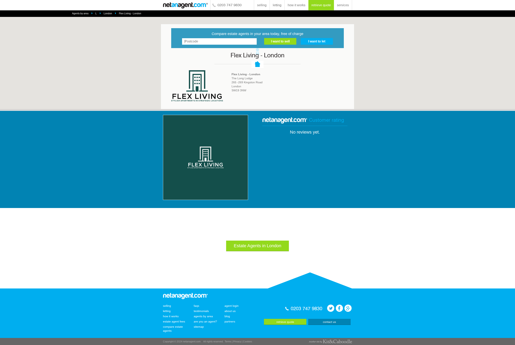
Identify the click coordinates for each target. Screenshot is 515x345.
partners (230, 321)
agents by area (203, 316)
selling (262, 5)
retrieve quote (321, 5)
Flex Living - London (130, 13)
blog (227, 316)
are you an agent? (205, 321)
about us (230, 311)
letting (277, 5)
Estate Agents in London (257, 245)
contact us (329, 321)
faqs (196, 305)
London (108, 13)
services (343, 5)
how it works (296, 5)
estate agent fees (174, 321)
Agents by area (80, 13)
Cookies (247, 341)
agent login (232, 305)
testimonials (201, 311)
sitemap (199, 326)
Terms (228, 341)
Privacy (237, 341)
